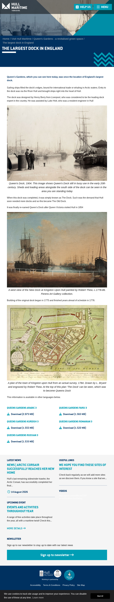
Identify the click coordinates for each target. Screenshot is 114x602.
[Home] (23, 7)
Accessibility (35, 585)
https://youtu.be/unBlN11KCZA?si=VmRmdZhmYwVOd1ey (73, 497)
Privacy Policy (69, 585)
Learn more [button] (38, 597)
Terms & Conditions (51, 585)
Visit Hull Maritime (21, 38)
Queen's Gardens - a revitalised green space (58, 38)
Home (6, 38)
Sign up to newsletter (54, 555)
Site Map (81, 585)
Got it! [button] (100, 596)
